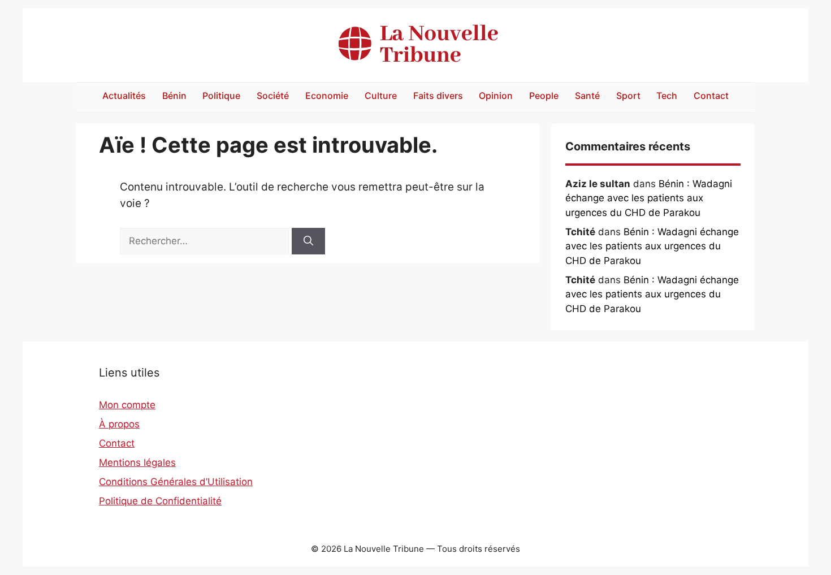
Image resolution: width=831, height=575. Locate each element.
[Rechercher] (308, 241)
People (544, 95)
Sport (628, 95)
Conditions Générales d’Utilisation (176, 481)
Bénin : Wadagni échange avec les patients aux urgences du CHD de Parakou (648, 198)
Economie (326, 95)
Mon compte (127, 404)
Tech (666, 95)
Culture (381, 95)
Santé (587, 95)
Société (273, 95)
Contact (711, 95)
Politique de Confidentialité (160, 501)
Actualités (124, 95)
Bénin (174, 95)
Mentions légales (137, 462)
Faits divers (438, 95)
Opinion (496, 95)
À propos (119, 424)
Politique (221, 95)
